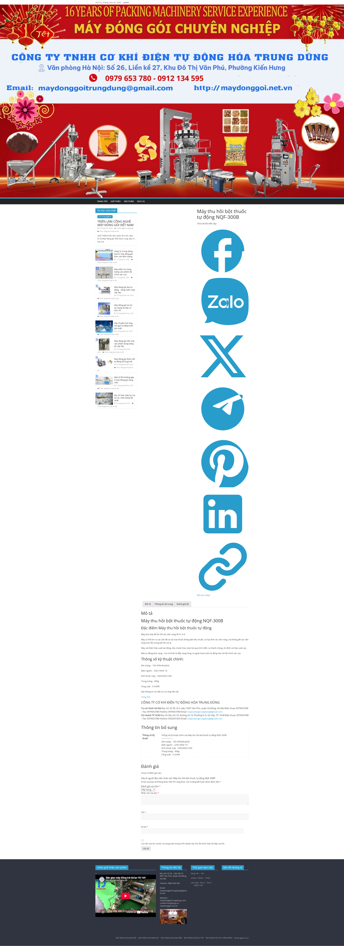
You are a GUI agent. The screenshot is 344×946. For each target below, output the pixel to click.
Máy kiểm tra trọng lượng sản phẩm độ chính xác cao (123, 272)
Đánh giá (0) (183, 604)
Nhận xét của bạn (150, 793)
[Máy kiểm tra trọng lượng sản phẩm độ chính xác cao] (104, 268)
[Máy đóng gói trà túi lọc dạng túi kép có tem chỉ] (104, 304)
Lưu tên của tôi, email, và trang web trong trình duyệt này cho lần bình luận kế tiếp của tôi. (183, 843)
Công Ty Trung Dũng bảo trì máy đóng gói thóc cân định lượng (123, 254)
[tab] (148, 604)
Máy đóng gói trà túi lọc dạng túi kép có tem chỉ (123, 308)
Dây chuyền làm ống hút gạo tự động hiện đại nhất (123, 326)
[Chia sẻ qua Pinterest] (223, 486)
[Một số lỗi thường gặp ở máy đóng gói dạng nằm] (104, 376)
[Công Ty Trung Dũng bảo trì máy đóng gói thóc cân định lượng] (104, 250)
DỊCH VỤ (141, 201)
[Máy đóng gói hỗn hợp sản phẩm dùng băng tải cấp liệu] (104, 339)
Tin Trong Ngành (105, 216)
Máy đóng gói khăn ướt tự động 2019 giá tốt (124, 360)
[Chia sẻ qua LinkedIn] (223, 539)
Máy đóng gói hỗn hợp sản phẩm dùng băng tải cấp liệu (124, 343)
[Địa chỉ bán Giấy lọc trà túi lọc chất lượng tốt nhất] (104, 394)
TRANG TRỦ (102, 201)
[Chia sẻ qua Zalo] (223, 328)
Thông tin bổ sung (164, 604)
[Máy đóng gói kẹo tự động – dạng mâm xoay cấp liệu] (104, 286)
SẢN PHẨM (129, 201)
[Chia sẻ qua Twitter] (223, 381)
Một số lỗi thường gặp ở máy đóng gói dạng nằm (124, 380)
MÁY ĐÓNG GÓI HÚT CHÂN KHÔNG (219, 938)
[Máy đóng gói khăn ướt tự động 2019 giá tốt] (104, 357)
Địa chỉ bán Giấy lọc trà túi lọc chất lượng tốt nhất (124, 398)
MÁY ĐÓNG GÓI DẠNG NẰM (171, 938)
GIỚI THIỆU (116, 201)
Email (144, 826)
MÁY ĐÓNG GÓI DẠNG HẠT (148, 938)
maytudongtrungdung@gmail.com (204, 711)
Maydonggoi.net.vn (241, 938)
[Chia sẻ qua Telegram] (223, 433)
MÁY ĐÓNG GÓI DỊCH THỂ (194, 938)
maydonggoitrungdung (124, 228)
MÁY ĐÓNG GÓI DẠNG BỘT (126, 938)
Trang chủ (145, 696)
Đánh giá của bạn (150, 786)
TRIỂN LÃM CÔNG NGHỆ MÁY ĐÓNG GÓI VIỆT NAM (115, 223)
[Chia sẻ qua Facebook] (223, 276)
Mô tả (148, 604)
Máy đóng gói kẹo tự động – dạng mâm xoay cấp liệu (124, 290)
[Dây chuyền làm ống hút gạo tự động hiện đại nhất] (104, 322)
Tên (143, 812)
